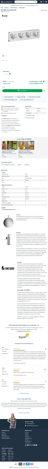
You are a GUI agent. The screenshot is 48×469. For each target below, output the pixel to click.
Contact (26, 435)
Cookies (20, 467)
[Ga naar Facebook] (30, 445)
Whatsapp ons (30, 423)
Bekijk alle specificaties (30, 117)
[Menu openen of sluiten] (2, 2)
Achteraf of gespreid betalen (17, 5)
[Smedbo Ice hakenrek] (24, 35)
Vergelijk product (44, 10)
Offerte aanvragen (5, 436)
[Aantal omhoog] (12, 87)
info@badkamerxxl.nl (32, 425)
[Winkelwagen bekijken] (46, 2)
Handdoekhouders (13, 7)
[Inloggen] (41, 2)
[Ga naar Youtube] (36, 445)
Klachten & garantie (6, 438)
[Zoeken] (35, 2)
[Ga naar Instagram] (32, 445)
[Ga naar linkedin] (28, 445)
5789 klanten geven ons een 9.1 (31, 5)
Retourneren (4, 435)
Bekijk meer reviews (25, 393)
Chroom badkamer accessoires (7, 164)
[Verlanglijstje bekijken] (43, 2)
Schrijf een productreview (24, 412)
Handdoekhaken (22, 7)
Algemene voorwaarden (13, 467)
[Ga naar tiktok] (26, 445)
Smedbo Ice (26, 164)
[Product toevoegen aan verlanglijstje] (44, 90)
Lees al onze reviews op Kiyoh (23, 331)
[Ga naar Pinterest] (34, 445)
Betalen (3, 432)
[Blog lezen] (10, 145)
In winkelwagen (23, 90)
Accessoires (6, 7)
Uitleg (6, 188)
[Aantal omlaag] (7, 87)
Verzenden (4, 433)
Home (2, 7)
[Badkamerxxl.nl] (8, 2)
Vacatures (27, 439)
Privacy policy (25, 467)
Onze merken (28, 442)
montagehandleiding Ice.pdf (9, 209)
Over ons (27, 432)
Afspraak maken (28, 438)
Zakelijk (26, 433)
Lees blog (4, 156)
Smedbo (19, 164)
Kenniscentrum (28, 441)
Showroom (27, 436)
